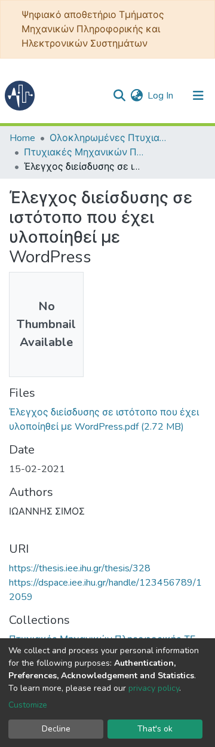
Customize (27, 705)
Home (22, 138)
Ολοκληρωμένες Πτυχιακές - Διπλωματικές (109, 138)
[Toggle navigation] (198, 96)
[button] (136, 95)
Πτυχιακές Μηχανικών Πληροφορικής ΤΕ (83, 152)
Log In (161, 95)
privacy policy (153, 688)
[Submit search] (119, 95)
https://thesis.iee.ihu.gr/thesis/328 (79, 568)
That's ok (155, 728)
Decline (56, 728)
